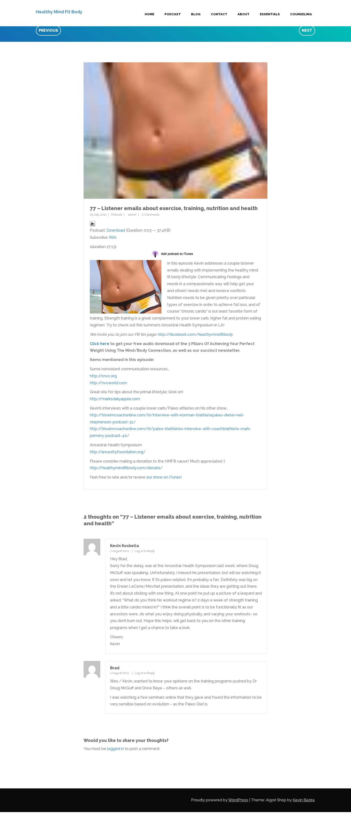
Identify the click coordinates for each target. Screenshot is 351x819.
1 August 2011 (119, 673)
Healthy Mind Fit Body (59, 11)
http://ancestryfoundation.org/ (118, 452)
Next (307, 30)
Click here (99, 343)
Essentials (270, 14)
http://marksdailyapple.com (115, 399)
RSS (113, 237)
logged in (115, 748)
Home (149, 14)
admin (132, 214)
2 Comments (150, 214)
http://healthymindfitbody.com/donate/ (126, 468)
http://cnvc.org (103, 376)
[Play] (92, 223)
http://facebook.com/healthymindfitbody (195, 334)
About (244, 14)
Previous (48, 30)
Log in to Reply (145, 551)
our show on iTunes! (164, 477)
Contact (219, 14)
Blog (196, 14)
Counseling (301, 14)
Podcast (173, 14)
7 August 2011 (119, 551)
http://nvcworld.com (108, 383)
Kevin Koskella (124, 545)
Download (115, 230)
